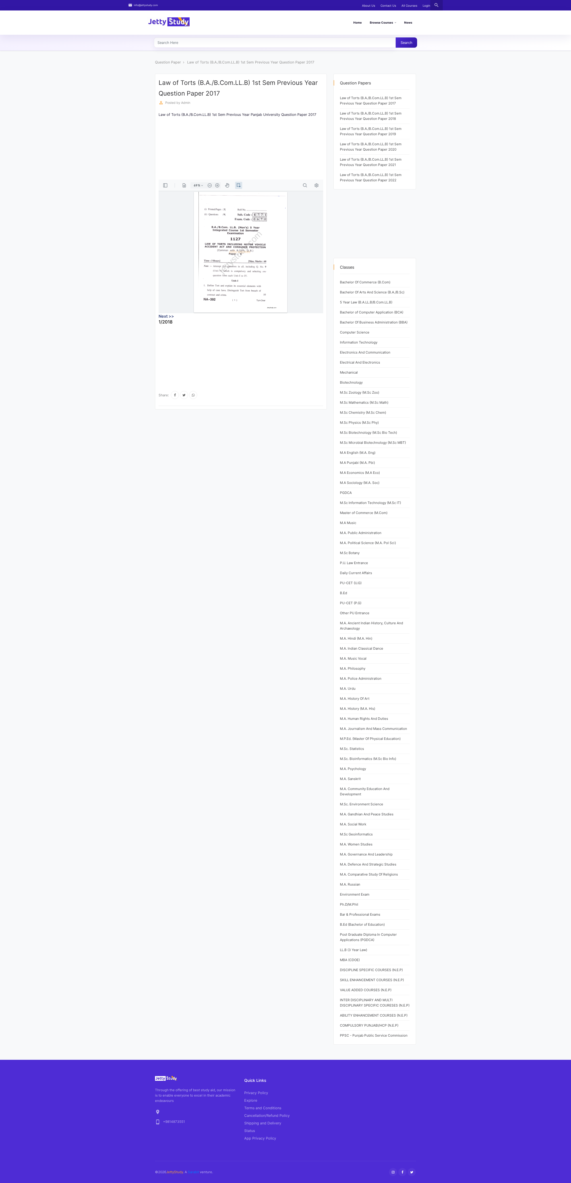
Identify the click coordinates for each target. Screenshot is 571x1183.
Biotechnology (351, 382)
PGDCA (346, 493)
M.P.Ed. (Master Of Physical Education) (370, 739)
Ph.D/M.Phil (349, 904)
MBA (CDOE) (350, 960)
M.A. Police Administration (360, 678)
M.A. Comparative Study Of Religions (369, 874)
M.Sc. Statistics (352, 749)
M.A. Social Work (353, 824)
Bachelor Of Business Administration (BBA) (374, 322)
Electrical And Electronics (360, 362)
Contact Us (388, 5)
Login (426, 5)
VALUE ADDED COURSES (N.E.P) (365, 990)
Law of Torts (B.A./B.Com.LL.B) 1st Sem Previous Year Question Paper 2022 (370, 177)
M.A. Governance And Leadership (366, 854)
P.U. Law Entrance (354, 563)
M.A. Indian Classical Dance (361, 648)
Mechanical (349, 372)
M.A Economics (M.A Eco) (360, 473)
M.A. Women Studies (356, 844)
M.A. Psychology (353, 769)
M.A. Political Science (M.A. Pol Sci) (368, 543)
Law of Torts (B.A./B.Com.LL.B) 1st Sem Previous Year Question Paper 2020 (370, 146)
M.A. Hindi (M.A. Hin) (356, 638)
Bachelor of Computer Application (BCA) (371, 312)
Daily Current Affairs (356, 573)
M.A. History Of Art (354, 698)
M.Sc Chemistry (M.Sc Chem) (363, 412)
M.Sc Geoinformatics (356, 834)
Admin (185, 102)
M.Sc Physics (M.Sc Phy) (359, 422)
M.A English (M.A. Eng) (357, 452)
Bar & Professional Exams (360, 914)
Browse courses (381, 22)
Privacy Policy (256, 1093)
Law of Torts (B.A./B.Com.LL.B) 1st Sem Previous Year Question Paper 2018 (370, 116)
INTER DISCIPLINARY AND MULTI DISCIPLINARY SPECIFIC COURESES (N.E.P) (375, 1002)
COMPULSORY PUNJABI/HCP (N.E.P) (369, 1025)
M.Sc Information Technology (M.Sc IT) (370, 503)
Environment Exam (354, 894)
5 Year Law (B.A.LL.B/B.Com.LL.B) (366, 302)
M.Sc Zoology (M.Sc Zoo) (359, 392)
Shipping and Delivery (262, 1123)
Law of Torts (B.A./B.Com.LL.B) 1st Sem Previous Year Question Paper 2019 (370, 131)
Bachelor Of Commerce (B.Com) (365, 282)
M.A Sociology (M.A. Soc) (359, 483)
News (408, 22)
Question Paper (168, 62)
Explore (250, 1100)
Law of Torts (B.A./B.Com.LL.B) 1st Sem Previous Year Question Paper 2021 (370, 162)
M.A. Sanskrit (350, 779)
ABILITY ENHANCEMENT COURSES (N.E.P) (374, 1015)
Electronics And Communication (365, 352)
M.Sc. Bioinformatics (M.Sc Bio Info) (368, 759)
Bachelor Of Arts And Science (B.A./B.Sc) (372, 292)
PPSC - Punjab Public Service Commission (374, 1035)
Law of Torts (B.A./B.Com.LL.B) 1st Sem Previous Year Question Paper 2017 (250, 62)
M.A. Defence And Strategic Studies (368, 864)
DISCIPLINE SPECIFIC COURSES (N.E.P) (371, 970)
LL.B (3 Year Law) (353, 950)
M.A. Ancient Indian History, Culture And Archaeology (371, 625)
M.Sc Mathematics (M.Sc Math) (364, 402)
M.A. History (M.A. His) (357, 708)
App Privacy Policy (260, 1138)
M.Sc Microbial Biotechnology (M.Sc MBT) (373, 442)
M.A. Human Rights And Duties (364, 718)
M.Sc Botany (350, 553)
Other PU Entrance (354, 613)
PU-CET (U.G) (351, 583)
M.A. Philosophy (352, 668)
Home (357, 22)
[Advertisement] (292, 148)
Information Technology (358, 342)
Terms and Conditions (262, 1108)
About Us (368, 5)
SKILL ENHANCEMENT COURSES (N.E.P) (372, 980)
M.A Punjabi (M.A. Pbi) (357, 463)
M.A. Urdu (348, 688)
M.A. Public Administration (360, 533)
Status (249, 1130)
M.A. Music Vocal (353, 658)
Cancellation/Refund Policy (267, 1115)
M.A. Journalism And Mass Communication (373, 729)
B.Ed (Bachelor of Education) (362, 924)
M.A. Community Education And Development (364, 791)
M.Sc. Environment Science (361, 804)
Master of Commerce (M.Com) (363, 513)
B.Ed (343, 593)
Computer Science (354, 332)
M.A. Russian (350, 884)
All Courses (409, 5)
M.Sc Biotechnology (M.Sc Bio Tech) (368, 432)
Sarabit (193, 1172)
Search (406, 42)
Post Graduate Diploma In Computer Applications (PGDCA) (368, 937)
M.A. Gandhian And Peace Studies (366, 814)
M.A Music (348, 523)
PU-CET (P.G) (350, 603)
